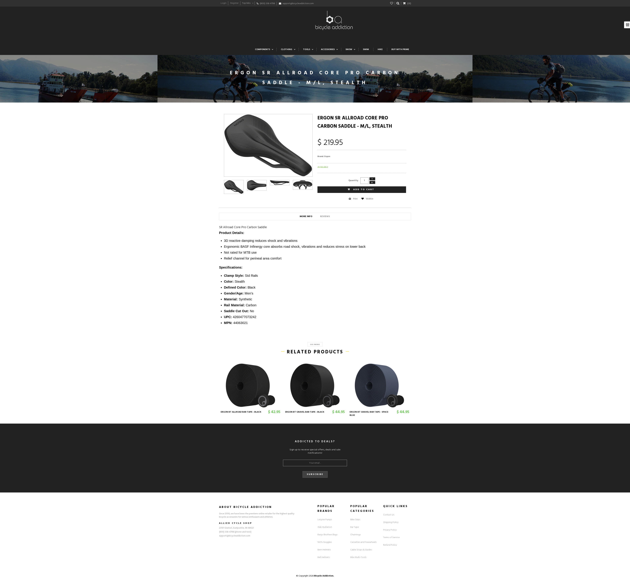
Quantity (353, 180)
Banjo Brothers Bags (327, 535)
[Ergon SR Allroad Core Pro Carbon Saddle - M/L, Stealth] (234, 187)
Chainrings (355, 535)
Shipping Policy (391, 522)
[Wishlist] (391, 3)
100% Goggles (324, 542)
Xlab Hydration (324, 527)
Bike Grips (355, 520)
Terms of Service (391, 537)
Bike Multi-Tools (358, 557)
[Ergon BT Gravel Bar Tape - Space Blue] (379, 385)
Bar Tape (354, 527)
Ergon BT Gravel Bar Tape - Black (304, 412)
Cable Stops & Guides (361, 550)
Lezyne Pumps (324, 520)
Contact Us (388, 515)
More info (306, 216)
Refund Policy (390, 545)
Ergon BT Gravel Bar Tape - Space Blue (369, 413)
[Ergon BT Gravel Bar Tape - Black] (315, 385)
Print (355, 199)
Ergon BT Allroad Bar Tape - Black (241, 412)
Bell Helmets (323, 557)
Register (234, 3)
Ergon (327, 156)
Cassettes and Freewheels (363, 542)
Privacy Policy (390, 530)
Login (223, 3)
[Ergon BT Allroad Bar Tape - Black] (250, 385)
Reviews (325, 216)
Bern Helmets (324, 550)
